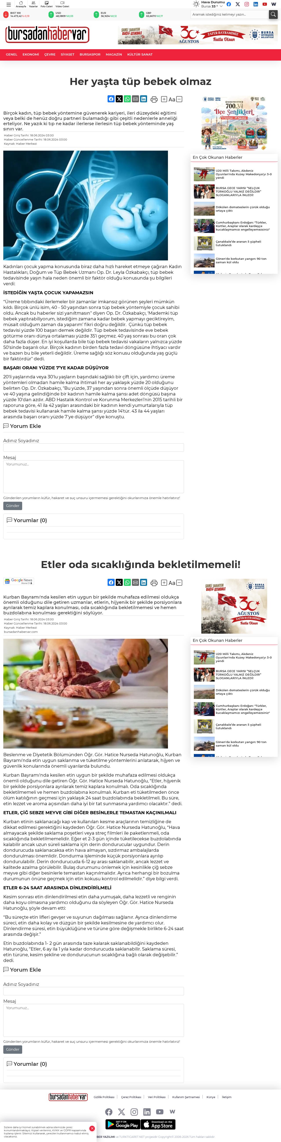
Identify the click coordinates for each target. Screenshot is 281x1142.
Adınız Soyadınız (21, 440)
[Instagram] (246, 4)
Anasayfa (21, 6)
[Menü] (8, 4)
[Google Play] (122, 1124)
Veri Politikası (157, 1097)
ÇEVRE (50, 54)
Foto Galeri (47, 6)
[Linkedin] (255, 4)
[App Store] (158, 1124)
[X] (237, 4)
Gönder (12, 506)
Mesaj (9, 457)
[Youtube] (264, 4)
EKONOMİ (31, 54)
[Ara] (273, 14)
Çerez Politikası (131, 1097)
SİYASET (67, 54)
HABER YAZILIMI (103, 1136)
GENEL (11, 54)
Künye (211, 1097)
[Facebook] (228, 4)
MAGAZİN (114, 54)
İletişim (227, 1097)
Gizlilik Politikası (104, 1097)
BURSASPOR (90, 54)
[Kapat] (92, 1128)
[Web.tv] (273, 4)
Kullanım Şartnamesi (186, 1097)
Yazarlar (33, 6)
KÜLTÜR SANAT (140, 54)
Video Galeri (62, 6)
